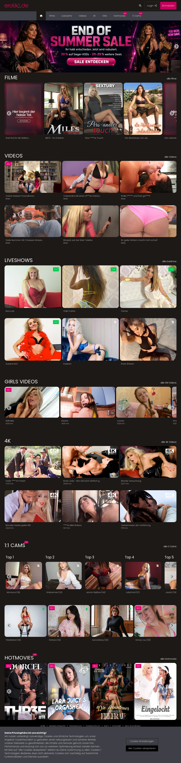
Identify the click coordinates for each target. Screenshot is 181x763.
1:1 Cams (137, 15)
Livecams (67, 15)
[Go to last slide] (9, 113)
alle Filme (171, 78)
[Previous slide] (4, 46)
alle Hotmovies (168, 659)
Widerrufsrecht (57, 726)
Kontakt (117, 726)
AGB (42, 726)
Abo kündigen (133, 726)
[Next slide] (176, 46)
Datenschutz (93, 726)
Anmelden (168, 5)
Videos (82, 15)
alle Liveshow (169, 261)
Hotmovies (120, 15)
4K (94, 15)
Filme (52, 15)
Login (150, 5)
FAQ (106, 726)
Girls (104, 15)
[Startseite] (41, 15)
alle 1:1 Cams (169, 546)
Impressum (76, 726)
